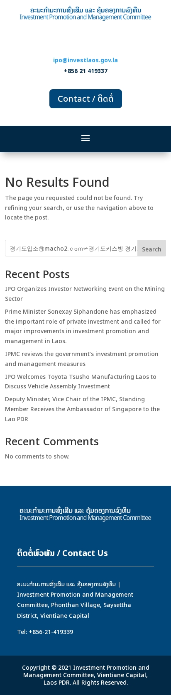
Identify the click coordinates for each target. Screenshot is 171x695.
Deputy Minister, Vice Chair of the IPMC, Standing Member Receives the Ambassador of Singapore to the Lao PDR (82, 409)
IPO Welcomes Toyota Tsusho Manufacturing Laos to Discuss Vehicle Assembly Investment (80, 381)
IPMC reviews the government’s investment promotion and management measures (82, 358)
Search (151, 249)
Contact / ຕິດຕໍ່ (86, 98)
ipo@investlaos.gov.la (85, 60)
